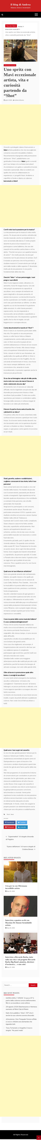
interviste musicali (9, 65)
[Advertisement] (20, 124)
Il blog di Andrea (21, 4)
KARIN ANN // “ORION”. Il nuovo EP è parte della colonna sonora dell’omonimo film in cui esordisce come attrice (21, 1000)
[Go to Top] (38, 1137)
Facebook (10, 822)
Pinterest (10, 827)
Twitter (23, 822)
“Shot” (8, 814)
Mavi (12, 814)
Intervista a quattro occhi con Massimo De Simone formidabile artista (18, 922)
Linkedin (22, 827)
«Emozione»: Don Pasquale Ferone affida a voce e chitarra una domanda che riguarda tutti (21, 1021)
